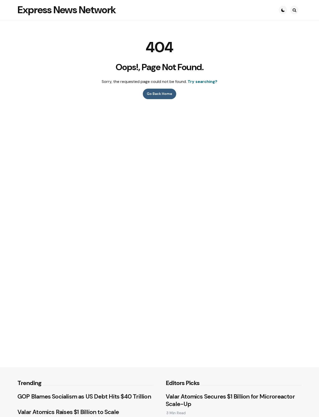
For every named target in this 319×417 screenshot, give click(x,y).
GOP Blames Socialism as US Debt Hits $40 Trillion (84, 396)
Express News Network (66, 9)
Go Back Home (159, 93)
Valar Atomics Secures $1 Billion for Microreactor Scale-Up (230, 400)
